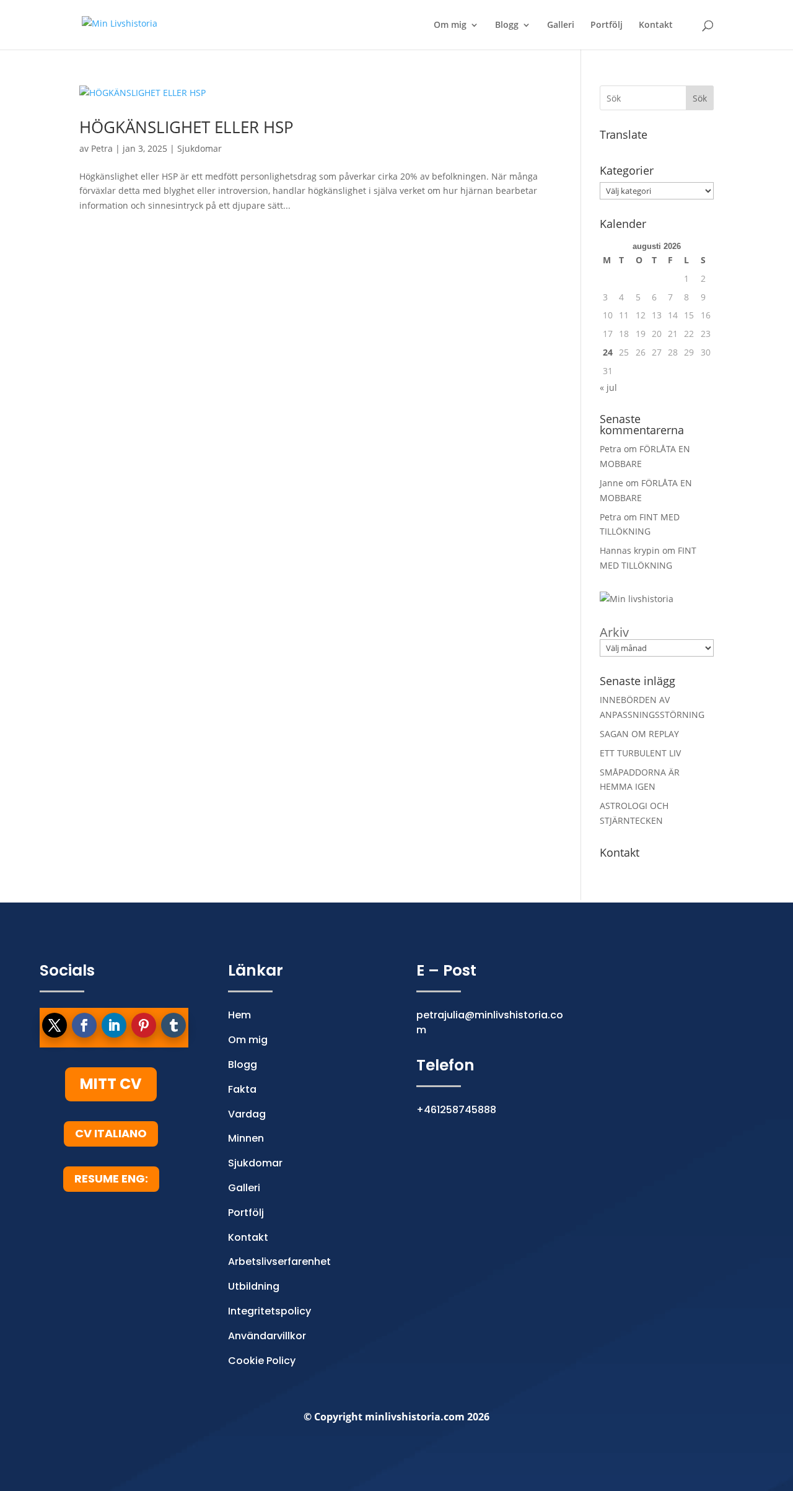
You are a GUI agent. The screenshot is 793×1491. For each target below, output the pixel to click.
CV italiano (111, 1133)
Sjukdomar (199, 148)
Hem (239, 1015)
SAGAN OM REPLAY (639, 734)
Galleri (560, 25)
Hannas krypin (630, 550)
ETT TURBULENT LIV (640, 753)
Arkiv (614, 632)
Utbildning (253, 1286)
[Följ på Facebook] (84, 1025)
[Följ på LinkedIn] (114, 1025)
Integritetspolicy (269, 1311)
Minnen (246, 1138)
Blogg (507, 25)
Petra (102, 148)
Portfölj (606, 25)
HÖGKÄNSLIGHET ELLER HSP (186, 127)
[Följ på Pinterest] (143, 1025)
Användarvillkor (267, 1336)
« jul (608, 387)
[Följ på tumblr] (173, 1025)
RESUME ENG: (111, 1178)
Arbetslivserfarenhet (279, 1261)
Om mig (450, 25)
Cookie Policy (262, 1360)
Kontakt (656, 25)
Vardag (247, 1114)
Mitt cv (111, 1083)
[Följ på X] (54, 1025)
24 (608, 352)
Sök (700, 98)
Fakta (242, 1089)
